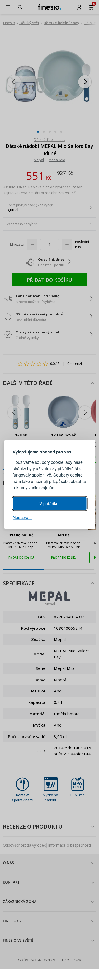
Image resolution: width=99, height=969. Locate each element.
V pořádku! (49, 503)
